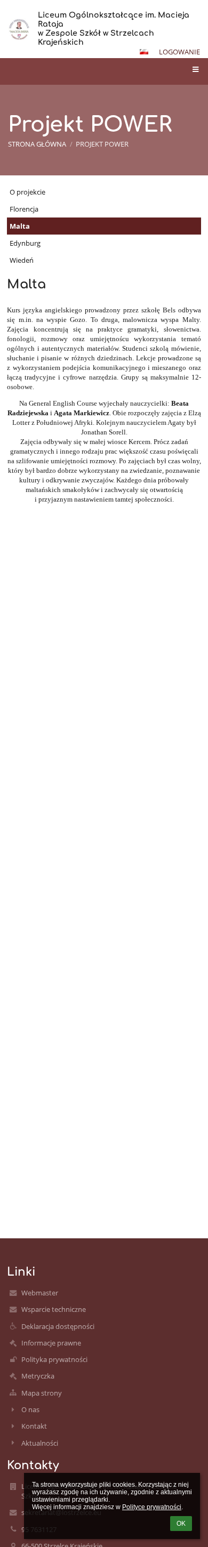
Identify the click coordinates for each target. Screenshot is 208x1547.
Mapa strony (41, 1393)
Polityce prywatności (151, 1507)
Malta (20, 226)
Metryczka (37, 1376)
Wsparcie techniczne (53, 1309)
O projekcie (27, 192)
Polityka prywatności (54, 1359)
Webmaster (39, 1293)
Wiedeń (22, 260)
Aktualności (39, 1443)
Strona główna (37, 144)
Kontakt (34, 1426)
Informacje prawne (51, 1343)
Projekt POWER (102, 144)
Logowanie (179, 52)
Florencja (24, 209)
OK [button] (181, 1523)
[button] (144, 51)
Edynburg (25, 243)
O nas (30, 1409)
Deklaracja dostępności (57, 1326)
